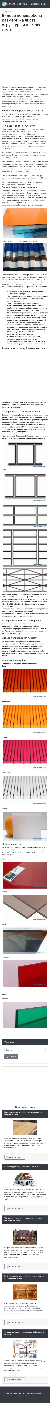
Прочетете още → (14, 1157)
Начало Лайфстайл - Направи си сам (26, 4)
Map (42, 1393)
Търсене (12, 1056)
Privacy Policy (25, 1396)
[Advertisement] (25, 60)
